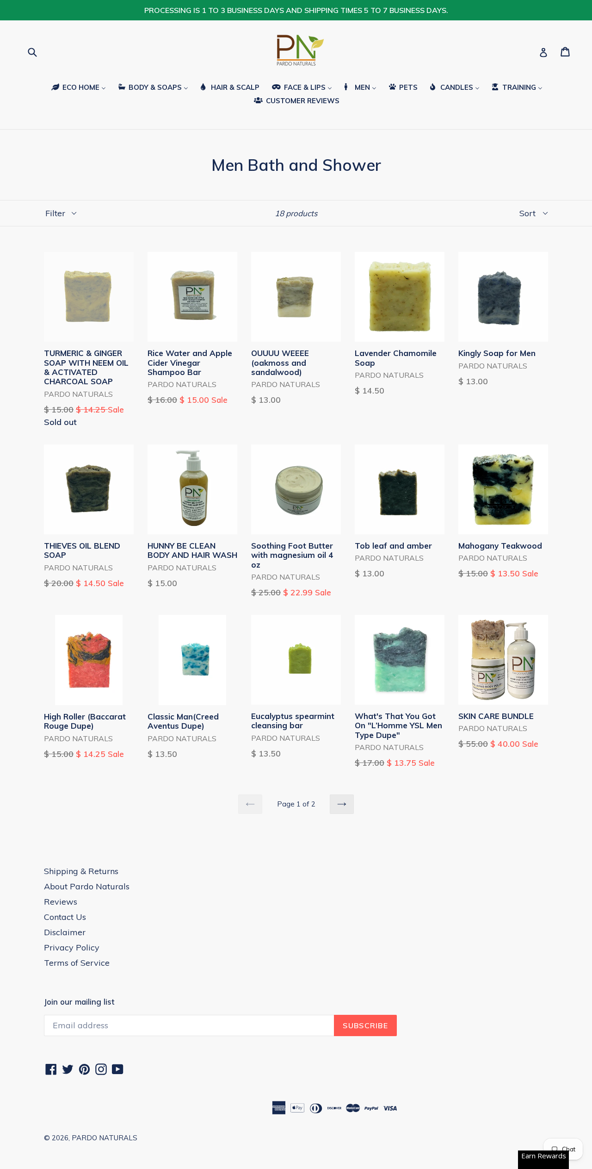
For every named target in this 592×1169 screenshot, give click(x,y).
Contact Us (65, 917)
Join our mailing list (79, 1001)
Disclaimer (65, 932)
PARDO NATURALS (104, 1137)
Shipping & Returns (81, 871)
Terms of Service (77, 962)
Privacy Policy (71, 947)
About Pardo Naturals (87, 886)
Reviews (60, 901)
